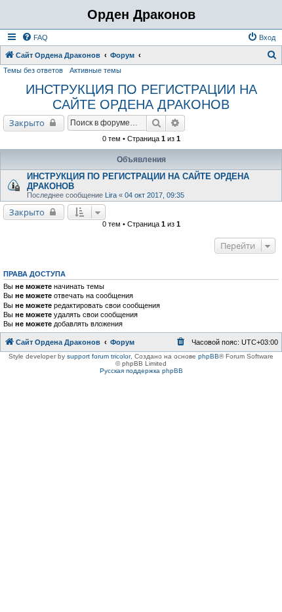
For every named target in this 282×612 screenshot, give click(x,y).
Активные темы (95, 70)
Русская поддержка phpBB (141, 370)
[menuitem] (35, 37)
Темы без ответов (33, 70)
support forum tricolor (99, 356)
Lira (111, 195)
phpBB (208, 356)
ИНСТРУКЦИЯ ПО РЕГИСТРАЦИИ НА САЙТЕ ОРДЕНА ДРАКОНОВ (141, 97)
